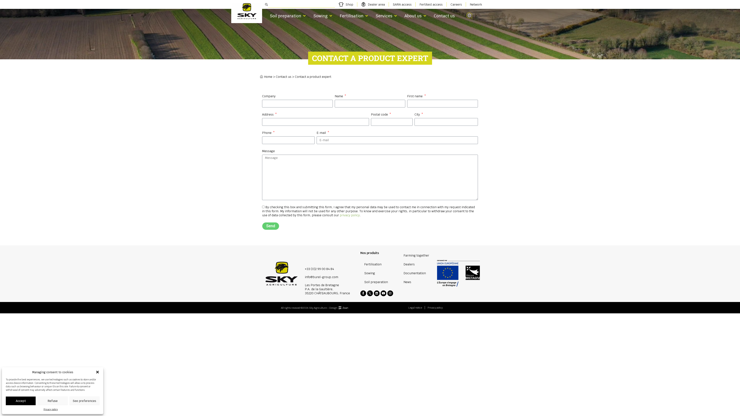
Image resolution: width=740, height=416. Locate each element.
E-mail (322, 133)
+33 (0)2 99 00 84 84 (319, 269)
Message (268, 151)
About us (413, 15)
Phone (267, 133)
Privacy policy (51, 409)
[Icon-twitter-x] (370, 293)
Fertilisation (351, 15)
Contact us (444, 15)
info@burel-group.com (321, 277)
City (418, 114)
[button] (97, 372)
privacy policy (350, 215)
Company (269, 96)
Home (268, 77)
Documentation (415, 273)
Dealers (409, 264)
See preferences (84, 401)
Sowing (320, 15)
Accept (21, 401)
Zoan (345, 307)
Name (339, 96)
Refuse (53, 401)
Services (384, 15)
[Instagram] (390, 293)
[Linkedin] (377, 293)
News (407, 282)
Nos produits (369, 253)
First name (415, 96)
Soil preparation (285, 15)
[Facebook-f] (363, 293)
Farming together (416, 255)
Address (268, 114)
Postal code (380, 114)
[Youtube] (383, 293)
